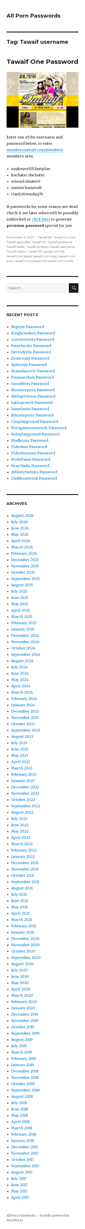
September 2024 (25, 654)
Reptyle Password (27, 327)
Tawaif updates (37, 247)
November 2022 (25, 793)
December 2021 (24, 863)
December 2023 (25, 711)
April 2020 (21, 989)
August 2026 (22, 515)
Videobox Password (29, 446)
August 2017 (21, 1172)
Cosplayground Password (34, 421)
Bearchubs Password (30, 465)
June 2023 (19, 749)
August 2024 (22, 660)
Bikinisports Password (32, 415)
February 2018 (23, 1134)
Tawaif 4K (45, 237)
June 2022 (20, 825)
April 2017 (20, 1197)
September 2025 (25, 578)
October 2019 (22, 1027)
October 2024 (23, 648)
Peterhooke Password (31, 345)
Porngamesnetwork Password (38, 428)
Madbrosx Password (29, 440)
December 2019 (24, 1014)
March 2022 (22, 844)
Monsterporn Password (33, 390)
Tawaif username (62, 247)
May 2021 (19, 907)
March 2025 (21, 616)
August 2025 (22, 585)
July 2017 (19, 1178)
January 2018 (22, 1140)
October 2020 (23, 951)
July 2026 (19, 522)
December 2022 (25, 787)
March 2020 (22, 995)
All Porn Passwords (34, 16)
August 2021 (22, 888)
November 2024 (25, 642)
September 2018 (25, 1090)
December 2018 (25, 1071)
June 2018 (19, 1109)
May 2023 (19, 755)
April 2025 (20, 610)
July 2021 (19, 894)
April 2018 (20, 1121)
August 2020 (22, 964)
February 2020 (24, 1001)
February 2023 (23, 774)
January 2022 (23, 856)
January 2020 (23, 1008)
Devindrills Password (31, 352)
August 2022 (22, 812)
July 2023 (19, 743)
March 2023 (21, 768)
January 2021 (22, 932)
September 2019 (25, 1033)
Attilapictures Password (33, 396)
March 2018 (21, 1128)
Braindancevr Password (33, 371)
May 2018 (19, 1115)
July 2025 (19, 591)
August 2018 (22, 1096)
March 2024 (22, 692)
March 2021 (21, 919)
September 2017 (25, 1166)
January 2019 (22, 1065)
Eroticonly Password (30, 358)
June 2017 (19, 1185)
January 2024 (23, 705)
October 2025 (23, 572)
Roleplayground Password (35, 434)
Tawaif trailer (16, 247)
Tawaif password (60, 242)
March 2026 (22, 547)
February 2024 (24, 698)
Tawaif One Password (42, 61)
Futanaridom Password (32, 377)
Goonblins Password (30, 383)
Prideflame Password (30, 459)
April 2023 (20, 761)
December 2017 (24, 1147)
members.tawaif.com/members (35, 149)
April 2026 (20, 541)
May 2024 (20, 679)
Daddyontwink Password (34, 478)
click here (41, 219)
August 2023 (22, 736)
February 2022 (24, 850)
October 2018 (22, 1084)
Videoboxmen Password (33, 453)
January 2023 (22, 780)
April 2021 (20, 913)
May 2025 (19, 604)
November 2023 (25, 717)
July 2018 (19, 1102)
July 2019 (19, 1046)
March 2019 (21, 1052)
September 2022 (25, 806)
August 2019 (22, 1039)
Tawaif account (64, 237)
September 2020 (26, 957)
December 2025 (25, 559)
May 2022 (19, 831)
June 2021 (19, 900)
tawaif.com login (45, 256)
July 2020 (19, 970)
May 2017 (19, 1191)
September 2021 (25, 881)
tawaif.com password (30, 261)
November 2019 (25, 1020)
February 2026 (24, 553)
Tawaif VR (35, 251)
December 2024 (25, 635)
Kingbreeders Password (33, 333)
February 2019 (23, 1058)
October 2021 (22, 875)
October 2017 (22, 1159)
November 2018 (25, 1077)
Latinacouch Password (32, 402)
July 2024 (19, 667)
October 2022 (23, 799)
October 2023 (23, 724)
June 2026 (20, 528)
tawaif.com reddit (60, 261)
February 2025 (23, 623)
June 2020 (20, 976)
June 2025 (19, 597)
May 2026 (20, 534)
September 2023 (25, 730)
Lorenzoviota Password (32, 339)
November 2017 (24, 1153)
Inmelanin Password (30, 409)
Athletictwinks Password (34, 472)
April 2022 (20, 837)
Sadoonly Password (29, 364)
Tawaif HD (39, 242)
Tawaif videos (16, 251)
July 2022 (19, 818)
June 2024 (20, 673)
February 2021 (23, 926)
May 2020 (20, 982)
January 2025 (22, 629)
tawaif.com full (53, 251)
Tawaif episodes (18, 242)
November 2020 (25, 945)
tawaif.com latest (19, 256)
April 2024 (20, 686)
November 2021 (25, 869)
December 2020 (25, 938)
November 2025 (25, 566)
